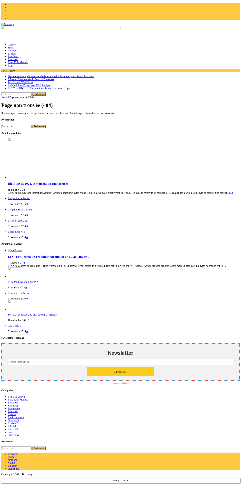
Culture (12, 44)
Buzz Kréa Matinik (18, 62)
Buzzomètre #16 (16, 231)
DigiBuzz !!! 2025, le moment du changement (38, 183)
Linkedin (12, 465)
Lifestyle (12, 50)
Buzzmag (13, 405)
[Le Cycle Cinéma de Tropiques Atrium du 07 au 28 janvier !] (15, 250)
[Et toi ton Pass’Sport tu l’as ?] (14, 276)
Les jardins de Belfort (19, 198)
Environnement (16, 417)
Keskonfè (13, 423)
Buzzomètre (14, 408)
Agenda (12, 53)
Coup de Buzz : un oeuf (20, 209)
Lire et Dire (14, 429)
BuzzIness (13, 56)
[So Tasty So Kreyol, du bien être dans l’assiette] (14, 309)
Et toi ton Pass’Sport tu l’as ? (23, 281)
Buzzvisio (13, 59)
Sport (10, 47)
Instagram (13, 454)
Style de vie (14, 435)
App (10, 65)
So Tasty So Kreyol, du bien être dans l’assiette (32, 314)
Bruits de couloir (16, 396)
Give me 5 (13, 420)
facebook (12, 459)
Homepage (13, 468)
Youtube (12, 462)
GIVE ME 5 (14, 325)
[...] (231, 192)
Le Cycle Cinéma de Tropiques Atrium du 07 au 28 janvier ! (48, 256)
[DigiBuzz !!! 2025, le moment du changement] (34, 177)
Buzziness (13, 402)
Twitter (11, 457)
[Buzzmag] (120, 24)
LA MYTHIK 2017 (18, 220)
